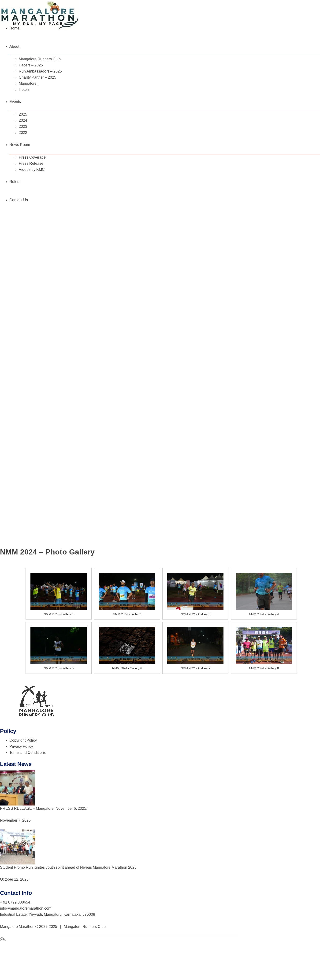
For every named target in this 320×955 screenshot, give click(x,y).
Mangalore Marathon (17, 927)
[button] (3, 940)
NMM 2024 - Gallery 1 (59, 614)
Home (14, 28)
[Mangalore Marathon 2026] (39, 15)
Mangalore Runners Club (85, 927)
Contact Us (18, 200)
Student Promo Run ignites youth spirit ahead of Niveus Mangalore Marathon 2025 (68, 867)
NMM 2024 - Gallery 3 (195, 614)
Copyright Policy (23, 740)
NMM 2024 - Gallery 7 (195, 668)
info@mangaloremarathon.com (25, 908)
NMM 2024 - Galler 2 (127, 614)
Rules (14, 182)
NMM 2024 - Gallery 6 (127, 668)
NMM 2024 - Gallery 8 (264, 668)
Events (15, 102)
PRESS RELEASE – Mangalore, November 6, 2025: (43, 808)
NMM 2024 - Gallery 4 (264, 614)
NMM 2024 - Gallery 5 (59, 668)
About (14, 46)
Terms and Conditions (27, 753)
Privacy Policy (21, 746)
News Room (19, 145)
